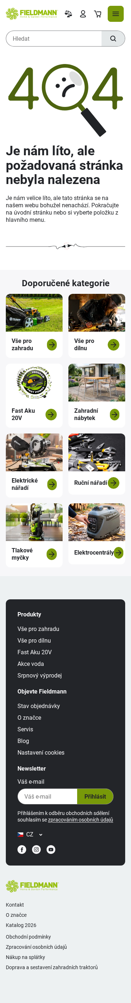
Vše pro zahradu (38, 629)
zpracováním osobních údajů (80, 820)
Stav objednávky (38, 706)
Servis (25, 729)
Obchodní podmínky (28, 937)
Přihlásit (95, 796)
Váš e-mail (30, 781)
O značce (29, 717)
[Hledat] (113, 38)
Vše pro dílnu (34, 640)
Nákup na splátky (25, 957)
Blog (23, 741)
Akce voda (30, 663)
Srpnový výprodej (39, 675)
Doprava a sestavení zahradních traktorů (52, 967)
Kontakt (15, 905)
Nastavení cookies (40, 752)
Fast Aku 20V (34, 652)
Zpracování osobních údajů (36, 947)
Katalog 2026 (21, 925)
